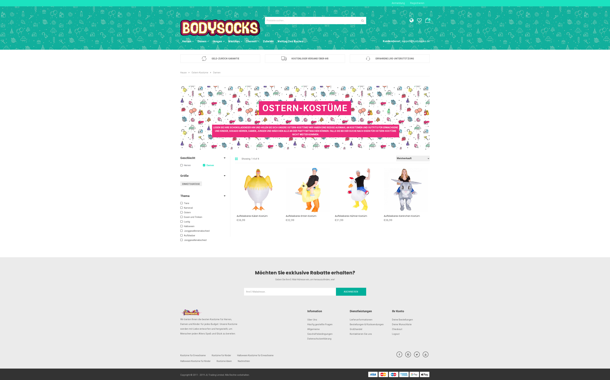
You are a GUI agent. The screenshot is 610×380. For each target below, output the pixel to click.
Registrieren (417, 3)
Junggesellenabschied (195, 240)
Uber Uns (312, 319)
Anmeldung (398, 3)
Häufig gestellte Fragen (320, 324)
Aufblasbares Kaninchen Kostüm (402, 216)
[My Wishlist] (421, 21)
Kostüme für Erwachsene (193, 355)
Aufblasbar (189, 235)
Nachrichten (244, 361)
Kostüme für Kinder (221, 355)
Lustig (187, 221)
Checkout (397, 329)
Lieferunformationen (361, 319)
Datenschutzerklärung (319, 338)
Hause (183, 72)
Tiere (186, 203)
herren (187, 165)
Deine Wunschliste (402, 324)
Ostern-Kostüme (200, 72)
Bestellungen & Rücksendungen (367, 324)
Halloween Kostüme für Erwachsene (255, 355)
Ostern (187, 212)
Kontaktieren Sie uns (361, 334)
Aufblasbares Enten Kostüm (301, 216)
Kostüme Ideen (224, 361)
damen (210, 165)
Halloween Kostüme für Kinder (195, 361)
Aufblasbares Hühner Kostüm (351, 216)
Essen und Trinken (193, 217)
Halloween (189, 226)
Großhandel (356, 329)
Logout (396, 334)
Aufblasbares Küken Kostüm (252, 216)
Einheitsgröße (191, 184)
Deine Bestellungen (402, 319)
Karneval (188, 208)
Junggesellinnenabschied (197, 231)
